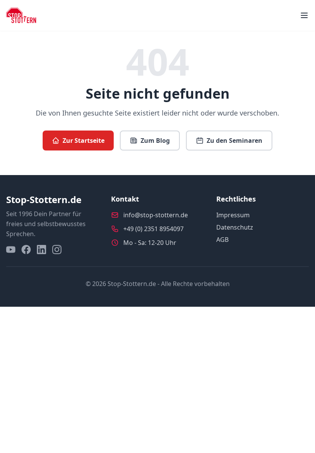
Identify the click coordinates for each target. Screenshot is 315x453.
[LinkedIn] (41, 249)
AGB (222, 239)
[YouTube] (10, 249)
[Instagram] (56, 249)
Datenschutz (234, 227)
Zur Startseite (83, 140)
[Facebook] (26, 249)
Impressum (233, 215)
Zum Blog (155, 140)
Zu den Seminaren (234, 140)
